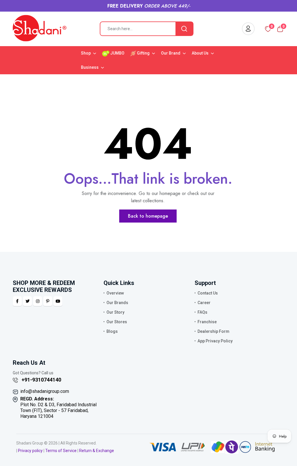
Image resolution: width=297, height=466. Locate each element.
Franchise (207, 321)
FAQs (202, 312)
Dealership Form (213, 331)
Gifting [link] (143, 53)
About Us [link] (200, 53)
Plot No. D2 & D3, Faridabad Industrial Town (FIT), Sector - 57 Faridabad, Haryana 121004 (58, 407)
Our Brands (117, 302)
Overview (115, 293)
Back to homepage (148, 216)
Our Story (115, 312)
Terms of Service (61, 450)
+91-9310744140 (40, 380)
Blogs (112, 331)
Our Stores (116, 321)
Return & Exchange (96, 450)
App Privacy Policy (215, 341)
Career (204, 302)
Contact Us (208, 293)
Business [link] (90, 67)
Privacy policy (30, 450)
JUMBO (116, 53)
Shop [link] (86, 53)
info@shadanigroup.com (44, 391)
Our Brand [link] (171, 53)
